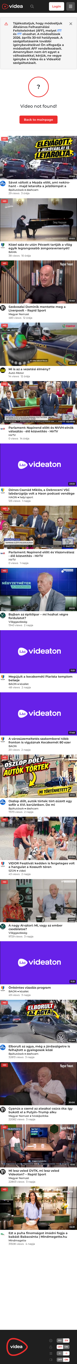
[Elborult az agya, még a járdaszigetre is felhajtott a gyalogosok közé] (38, 1021)
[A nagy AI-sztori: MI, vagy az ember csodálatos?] (38, 900)
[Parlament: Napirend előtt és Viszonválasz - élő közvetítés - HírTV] (38, 527)
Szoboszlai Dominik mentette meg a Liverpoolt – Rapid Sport (37, 308)
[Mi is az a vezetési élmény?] (38, 344)
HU (60, 1340)
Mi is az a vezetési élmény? (29, 369)
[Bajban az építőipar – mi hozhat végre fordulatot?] (38, 589)
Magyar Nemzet (19, 314)
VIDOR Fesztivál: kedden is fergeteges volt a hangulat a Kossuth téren (42, 865)
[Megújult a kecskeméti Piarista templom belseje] (38, 652)
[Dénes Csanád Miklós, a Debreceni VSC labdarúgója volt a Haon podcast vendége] (38, 465)
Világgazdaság (18, 621)
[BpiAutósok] (3, 183)
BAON (13, 684)
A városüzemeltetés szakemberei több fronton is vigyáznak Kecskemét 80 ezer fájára (40, 742)
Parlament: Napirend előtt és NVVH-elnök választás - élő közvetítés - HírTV (41, 429)
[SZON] (3, 864)
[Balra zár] (60, 1353)
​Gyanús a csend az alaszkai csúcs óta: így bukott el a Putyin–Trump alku (41, 1110)
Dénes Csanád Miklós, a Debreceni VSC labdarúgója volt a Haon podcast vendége (42, 491)
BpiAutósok (16, 189)
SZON (12, 870)
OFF (60, 1359)
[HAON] (3, 491)
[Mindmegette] (3, 1234)
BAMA (13, 252)
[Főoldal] (12, 6)
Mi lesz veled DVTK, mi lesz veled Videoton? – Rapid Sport (34, 1172)
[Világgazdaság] (3, 615)
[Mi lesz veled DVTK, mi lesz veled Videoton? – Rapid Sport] (38, 1146)
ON (66, 1346)
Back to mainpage (38, 120)
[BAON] (3, 677)
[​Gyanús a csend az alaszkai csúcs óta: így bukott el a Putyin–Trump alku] (38, 1084)
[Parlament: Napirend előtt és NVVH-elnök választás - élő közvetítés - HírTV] (38, 402)
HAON (13, 497)
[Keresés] (31, 6)
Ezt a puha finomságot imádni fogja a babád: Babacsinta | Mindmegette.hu (38, 1235)
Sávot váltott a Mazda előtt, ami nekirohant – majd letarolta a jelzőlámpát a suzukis (39, 186)
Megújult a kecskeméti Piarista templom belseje (41, 678)
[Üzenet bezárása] (71, 23)
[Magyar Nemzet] (3, 308)
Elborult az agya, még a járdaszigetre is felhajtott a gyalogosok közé (39, 1048)
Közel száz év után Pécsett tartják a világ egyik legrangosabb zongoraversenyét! (40, 246)
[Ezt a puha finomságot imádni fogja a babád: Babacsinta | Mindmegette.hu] (38, 1208)
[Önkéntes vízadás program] (38, 963)
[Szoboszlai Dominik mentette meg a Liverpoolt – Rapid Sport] (38, 282)
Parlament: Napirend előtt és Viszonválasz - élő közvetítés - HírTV (41, 554)
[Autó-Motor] (3, 370)
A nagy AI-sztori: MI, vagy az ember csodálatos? (35, 927)
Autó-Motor (16, 372)
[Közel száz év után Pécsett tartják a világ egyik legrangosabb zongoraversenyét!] (38, 220)
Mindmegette (17, 1240)
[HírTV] (3, 429)
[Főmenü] (70, 6)
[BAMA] (3, 245)
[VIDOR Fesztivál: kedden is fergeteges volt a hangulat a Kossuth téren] (38, 838)
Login (56, 6)
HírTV (12, 435)
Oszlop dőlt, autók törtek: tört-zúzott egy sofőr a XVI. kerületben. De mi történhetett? (40, 804)
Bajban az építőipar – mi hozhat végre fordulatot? (38, 616)
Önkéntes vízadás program (30, 988)
